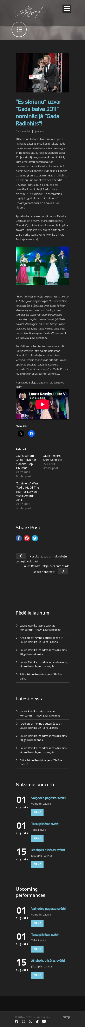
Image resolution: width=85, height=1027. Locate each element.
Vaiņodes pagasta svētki (48, 798)
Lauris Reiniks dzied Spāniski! (52, 458)
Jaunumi (40, 131)
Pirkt (37, 812)
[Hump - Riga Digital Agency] (66, 1017)
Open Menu (67, 9)
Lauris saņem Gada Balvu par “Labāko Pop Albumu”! (26, 462)
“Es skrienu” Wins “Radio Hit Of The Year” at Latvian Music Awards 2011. (27, 491)
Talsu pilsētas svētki (45, 824)
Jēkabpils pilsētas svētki (48, 850)
